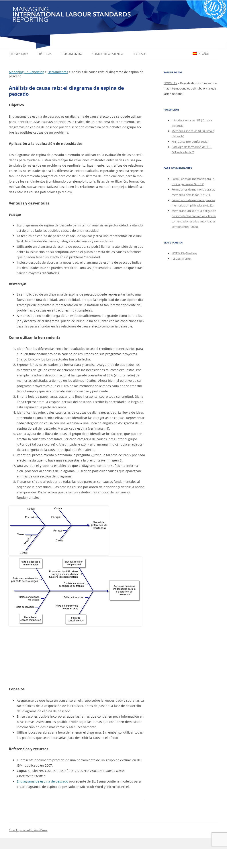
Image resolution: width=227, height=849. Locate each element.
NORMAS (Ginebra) (184, 253)
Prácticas (45, 54)
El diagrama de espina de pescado (42, 781)
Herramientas (71, 54)
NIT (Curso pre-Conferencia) (190, 142)
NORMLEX (170, 83)
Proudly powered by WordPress (28, 830)
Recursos (139, 54)
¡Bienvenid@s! (18, 54)
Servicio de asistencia (107, 54)
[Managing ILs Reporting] (113, 24)
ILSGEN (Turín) (181, 259)
